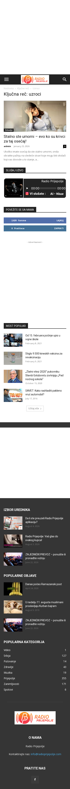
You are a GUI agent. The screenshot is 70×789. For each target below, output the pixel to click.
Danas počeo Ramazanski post (43, 584)
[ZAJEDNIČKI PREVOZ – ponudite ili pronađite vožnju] (13, 559)
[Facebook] (35, 779)
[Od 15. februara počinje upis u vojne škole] (13, 340)
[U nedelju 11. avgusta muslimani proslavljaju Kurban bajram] (13, 607)
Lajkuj (60, 220)
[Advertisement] (35, 37)
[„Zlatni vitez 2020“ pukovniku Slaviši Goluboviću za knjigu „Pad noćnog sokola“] (13, 376)
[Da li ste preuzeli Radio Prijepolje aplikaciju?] (13, 523)
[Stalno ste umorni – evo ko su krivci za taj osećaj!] (35, 116)
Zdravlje (9, 130)
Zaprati (59, 228)
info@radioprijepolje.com (46, 754)
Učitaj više (33, 408)
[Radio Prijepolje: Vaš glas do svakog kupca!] (13, 541)
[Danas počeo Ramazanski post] (13, 588)
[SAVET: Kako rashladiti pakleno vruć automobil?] (13, 395)
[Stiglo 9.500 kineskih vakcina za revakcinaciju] (13, 358)
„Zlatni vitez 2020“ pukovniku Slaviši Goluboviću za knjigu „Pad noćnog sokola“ (44, 375)
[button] (6, 79)
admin (7, 146)
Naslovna (9, 88)
